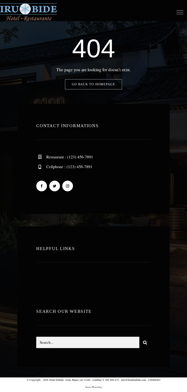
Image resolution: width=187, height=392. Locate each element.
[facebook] (41, 186)
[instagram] (67, 186)
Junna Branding (93, 387)
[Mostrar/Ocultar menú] (180, 12)
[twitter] (54, 186)
